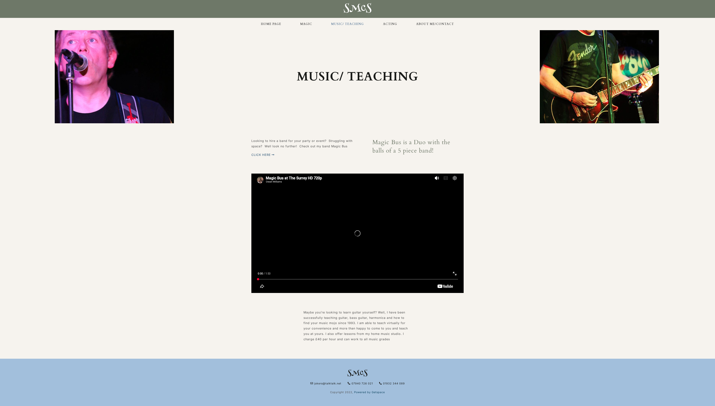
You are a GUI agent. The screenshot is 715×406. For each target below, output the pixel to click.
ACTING (390, 24)
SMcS (357, 373)
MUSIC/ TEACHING (347, 24)
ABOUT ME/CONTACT (435, 24)
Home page (271, 24)
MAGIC (306, 24)
